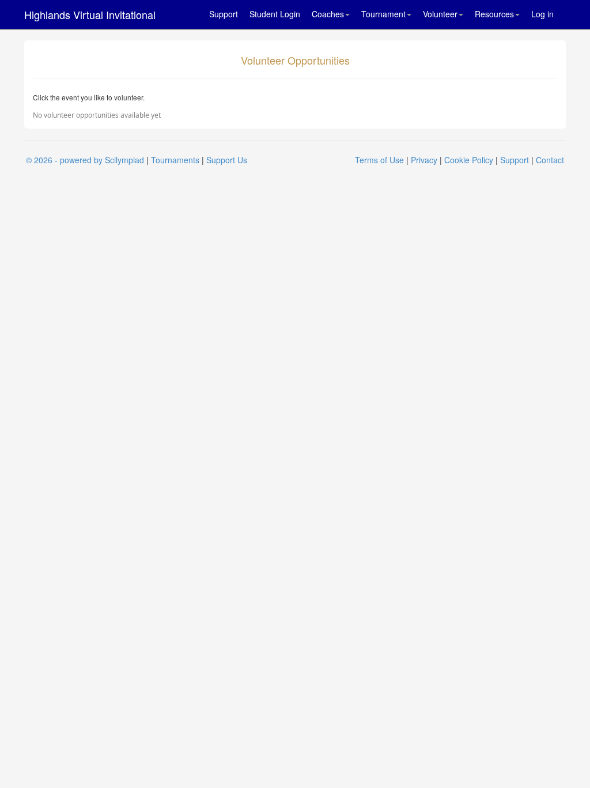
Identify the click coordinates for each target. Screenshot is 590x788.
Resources (494, 14)
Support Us (226, 160)
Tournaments (175, 160)
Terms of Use (379, 160)
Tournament (383, 14)
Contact (550, 160)
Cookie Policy (468, 160)
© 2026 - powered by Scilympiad (85, 160)
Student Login (274, 14)
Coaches (328, 14)
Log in (542, 14)
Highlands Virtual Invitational (90, 14)
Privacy (424, 160)
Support (223, 14)
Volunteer (440, 14)
